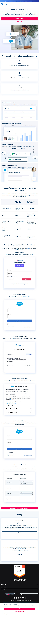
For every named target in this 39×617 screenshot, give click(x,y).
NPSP (19, 296)
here (28, 248)
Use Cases (3, 587)
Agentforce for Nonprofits (25, 296)
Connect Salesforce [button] (19, 18)
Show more (6, 606)
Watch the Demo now (28, 1)
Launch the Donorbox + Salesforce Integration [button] (19, 508)
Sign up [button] (19, 532)
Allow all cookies (19, 608)
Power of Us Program (14, 528)
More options (6, 613)
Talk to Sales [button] (19, 554)
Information (3, 584)
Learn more (19, 548)
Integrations (3, 589)
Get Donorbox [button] (19, 21)
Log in (7, 254)
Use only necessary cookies (19, 611)
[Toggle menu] (36, 4)
